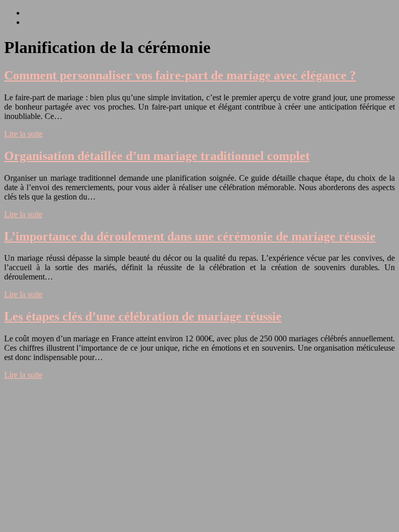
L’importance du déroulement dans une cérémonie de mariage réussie (190, 236)
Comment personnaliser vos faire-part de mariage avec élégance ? (180, 75)
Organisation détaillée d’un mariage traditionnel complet (157, 156)
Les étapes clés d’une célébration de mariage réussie (143, 316)
